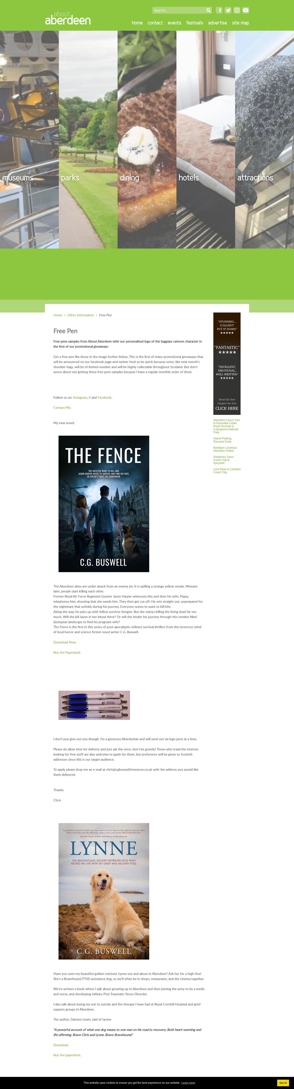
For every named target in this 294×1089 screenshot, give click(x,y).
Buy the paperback (66, 1055)
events (174, 23)
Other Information (81, 315)
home (137, 23)
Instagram (80, 397)
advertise (217, 23)
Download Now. (65, 642)
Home (57, 315)
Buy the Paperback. (67, 652)
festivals (194, 23)
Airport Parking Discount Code (222, 440)
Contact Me (61, 407)
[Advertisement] (147, 274)
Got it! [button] (283, 1082)
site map (240, 23)
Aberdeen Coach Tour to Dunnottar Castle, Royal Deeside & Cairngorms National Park (226, 426)
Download (60, 1045)
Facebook (104, 397)
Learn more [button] (188, 1082)
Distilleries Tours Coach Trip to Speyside (223, 459)
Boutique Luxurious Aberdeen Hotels (225, 449)
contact (155, 23)
